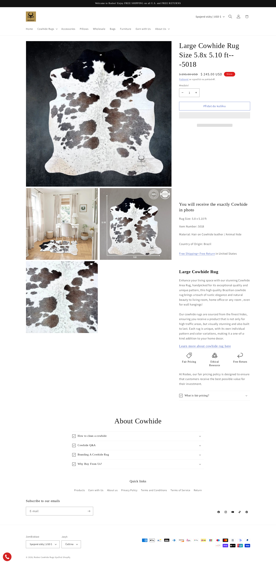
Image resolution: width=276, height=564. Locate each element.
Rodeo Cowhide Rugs (44, 557)
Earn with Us (95, 490)
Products (79, 490)
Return (198, 490)
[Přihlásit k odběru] (89, 511)
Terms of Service (180, 490)
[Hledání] (230, 17)
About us (112, 490)
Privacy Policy (129, 490)
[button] (214, 116)
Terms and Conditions (154, 490)
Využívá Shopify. (63, 557)
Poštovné (184, 79)
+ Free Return (206, 253)
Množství (184, 85)
